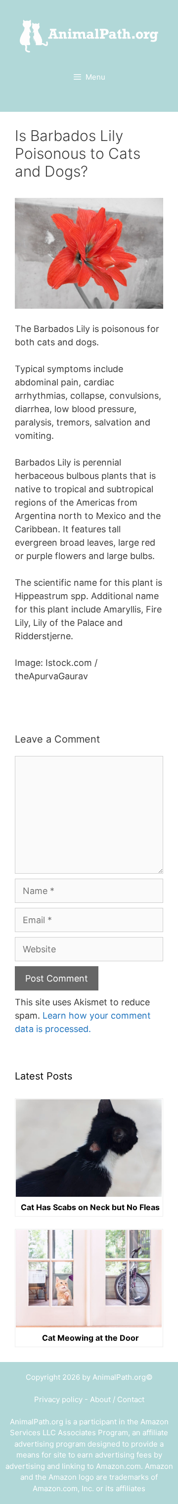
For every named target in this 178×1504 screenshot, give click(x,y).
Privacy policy (58, 1399)
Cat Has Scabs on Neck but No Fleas (90, 1208)
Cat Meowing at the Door (90, 1338)
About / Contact (117, 1399)
